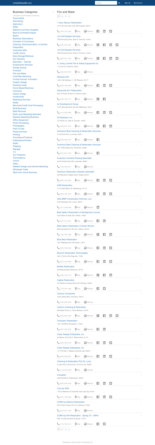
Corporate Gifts (20, 50)
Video (15, 163)
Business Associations (23, 38)
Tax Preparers (19, 154)
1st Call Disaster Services (68, 36)
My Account (138, 3)
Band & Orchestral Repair (24, 32)
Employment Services (23, 64)
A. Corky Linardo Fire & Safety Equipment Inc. (78, 63)
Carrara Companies (66, 293)
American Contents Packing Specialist (74, 157)
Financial (17, 70)
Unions (16, 160)
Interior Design (19, 93)
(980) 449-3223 (65, 180)
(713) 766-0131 (65, 424)
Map (78, 31)
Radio (15, 143)
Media (15, 102)
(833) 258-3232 (65, 248)
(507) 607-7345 (65, 153)
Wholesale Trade (20, 169)
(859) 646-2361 (65, 45)
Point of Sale (18, 128)
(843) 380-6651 (65, 356)
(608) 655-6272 (65, 139)
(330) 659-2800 (65, 302)
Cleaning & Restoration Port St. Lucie (74, 361)
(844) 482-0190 (65, 343)
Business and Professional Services (26, 15)
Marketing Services (21, 99)
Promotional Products (22, 137)
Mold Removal (19, 111)
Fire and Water (19, 73)
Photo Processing (21, 122)
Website (90, 31)
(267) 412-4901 (65, 221)
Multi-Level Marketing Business (27, 114)
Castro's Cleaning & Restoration (71, 306)
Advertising (18, 20)
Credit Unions (19, 52)
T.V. (14, 151)
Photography (18, 125)
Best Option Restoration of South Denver (75, 225)
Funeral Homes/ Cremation (25, 79)
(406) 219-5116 (65, 275)
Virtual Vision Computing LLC (82, 442)
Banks (15, 35)
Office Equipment (20, 119)
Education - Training (22, 61)
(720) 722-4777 (65, 99)
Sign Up (127, 3)
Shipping (17, 145)
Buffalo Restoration (65, 266)
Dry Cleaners (19, 58)
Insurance (17, 90)
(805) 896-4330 (65, 316)
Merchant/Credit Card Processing (28, 105)
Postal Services (20, 131)
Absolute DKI (63, 76)
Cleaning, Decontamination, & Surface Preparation (30, 46)
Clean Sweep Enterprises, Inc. (71, 334)
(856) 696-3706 (65, 72)
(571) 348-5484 (65, 207)
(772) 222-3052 (65, 370)
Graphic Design (20, 82)
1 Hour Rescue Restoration (69, 22)
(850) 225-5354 (65, 383)
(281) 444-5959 (65, 261)
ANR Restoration (64, 185)
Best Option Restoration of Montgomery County (78, 212)
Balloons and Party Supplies (25, 29)
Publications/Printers (22, 140)
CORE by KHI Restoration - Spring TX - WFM (77, 415)
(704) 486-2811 (65, 167)
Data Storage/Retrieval (23, 55)
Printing (16, 134)
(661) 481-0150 (65, 410)
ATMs (15, 26)
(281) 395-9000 (65, 329)
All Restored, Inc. (65, 117)
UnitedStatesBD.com (22, 2)
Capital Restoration (65, 279)
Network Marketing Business (26, 116)
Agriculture (18, 23)
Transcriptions (19, 157)
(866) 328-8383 (65, 85)
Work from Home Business (25, 172)
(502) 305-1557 (65, 194)
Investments (18, 96)
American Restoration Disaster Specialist (75, 171)
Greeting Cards (20, 85)
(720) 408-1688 (65, 234)
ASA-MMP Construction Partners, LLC (74, 198)
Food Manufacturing (22, 76)
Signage (16, 148)
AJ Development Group (67, 103)
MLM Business (19, 108)
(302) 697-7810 (65, 126)
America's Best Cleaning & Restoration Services (79, 130)
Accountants (18, 18)
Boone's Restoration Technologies (72, 252)
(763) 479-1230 (65, 31)
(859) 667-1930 (65, 58)
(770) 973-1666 (65, 288)
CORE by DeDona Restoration (71, 401)
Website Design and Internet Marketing (30, 166)
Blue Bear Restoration (67, 239)
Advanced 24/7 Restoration (69, 90)
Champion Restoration (67, 320)
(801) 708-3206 (65, 397)
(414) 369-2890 (65, 112)
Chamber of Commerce (23, 41)
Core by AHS (63, 388)
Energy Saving (19, 67)
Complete (61, 374)
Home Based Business (23, 87)
